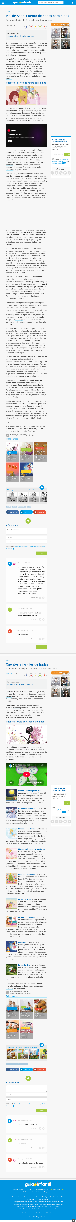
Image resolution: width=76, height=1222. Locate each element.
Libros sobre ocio (11, 1064)
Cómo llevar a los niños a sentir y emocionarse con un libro (26, 1013)
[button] (7, 3)
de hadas (16, 708)
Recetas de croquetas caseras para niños (39, 1014)
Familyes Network (24, 1213)
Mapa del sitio (48, 1192)
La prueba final (24, 965)
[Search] (61, 2)
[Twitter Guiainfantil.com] (65, 173)
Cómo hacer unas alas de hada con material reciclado (25, 1034)
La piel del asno (24, 899)
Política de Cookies (57, 163)
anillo (30, 359)
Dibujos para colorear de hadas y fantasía (21, 490)
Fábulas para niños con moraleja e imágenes (22, 1047)
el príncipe (19, 319)
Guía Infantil (38, 1213)
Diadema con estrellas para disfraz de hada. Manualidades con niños (40, 455)
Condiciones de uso (34, 546)
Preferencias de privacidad (21, 546)
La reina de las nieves (26, 808)
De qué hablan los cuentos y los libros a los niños (26, 456)
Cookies (29, 1189)
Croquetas (39, 1009)
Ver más (41, 647)
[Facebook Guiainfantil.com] (52, 173)
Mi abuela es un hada (26, 917)
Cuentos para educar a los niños (12, 1035)
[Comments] (45, 27)
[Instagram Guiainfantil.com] (60, 173)
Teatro (29, 506)
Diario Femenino (51, 1213)
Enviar (41, 553)
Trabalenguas (22, 506)
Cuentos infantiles (13, 431)
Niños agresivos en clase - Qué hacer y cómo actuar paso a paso (65, 42)
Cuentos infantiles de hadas (11, 458)
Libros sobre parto (23, 1064)
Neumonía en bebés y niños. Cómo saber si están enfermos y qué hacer (66, 30)
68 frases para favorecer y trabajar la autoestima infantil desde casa (56, 42)
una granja (24, 258)
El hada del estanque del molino (31, 791)
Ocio (8, 12)
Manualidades (39, 448)
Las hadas (22, 942)
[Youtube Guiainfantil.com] (69, 173)
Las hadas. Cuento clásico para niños (25, 477)
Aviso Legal (56, 1189)
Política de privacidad (42, 1189)
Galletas (10, 472)
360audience (44, 1217)
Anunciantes (36, 1192)
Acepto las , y (60, 161)
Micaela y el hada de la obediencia (31, 849)
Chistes (14, 506)
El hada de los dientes (26, 829)
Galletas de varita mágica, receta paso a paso (12, 477)
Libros (23, 1007)
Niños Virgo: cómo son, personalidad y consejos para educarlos (56, 32)
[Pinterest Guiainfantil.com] (56, 173)
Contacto (25, 1192)
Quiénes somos (18, 1189)
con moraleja (41, 752)
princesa (9, 165)
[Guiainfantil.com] (22, 4)
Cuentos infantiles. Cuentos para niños (12, 1014)
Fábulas (9, 506)
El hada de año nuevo (26, 874)
